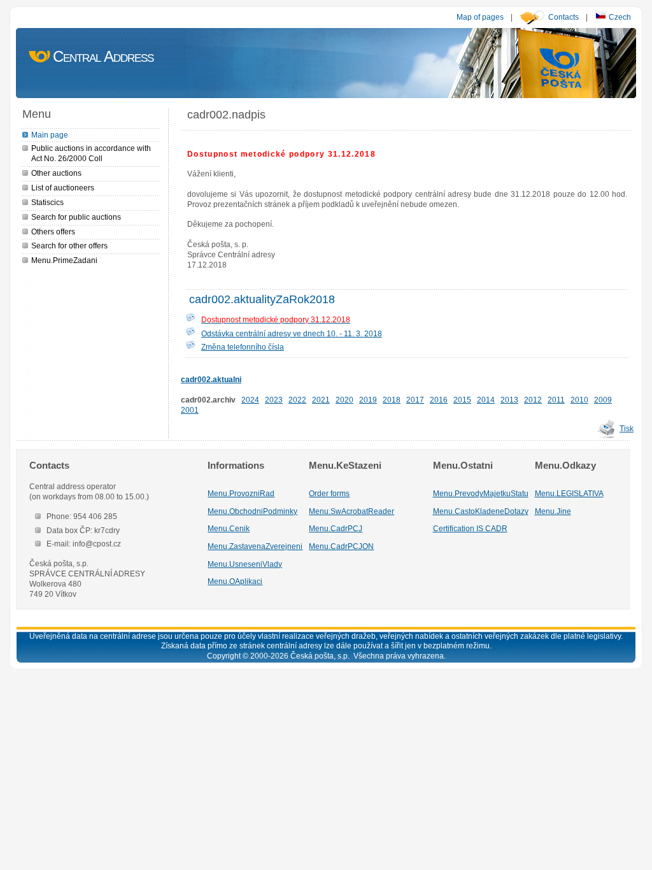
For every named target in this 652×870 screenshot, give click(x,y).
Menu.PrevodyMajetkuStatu (480, 493)
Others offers (53, 231)
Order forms (329, 493)
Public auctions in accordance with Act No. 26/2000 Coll (91, 153)
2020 (344, 400)
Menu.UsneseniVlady (245, 564)
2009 (603, 400)
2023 (274, 400)
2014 (486, 400)
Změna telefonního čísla (242, 347)
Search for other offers (69, 245)
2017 (415, 400)
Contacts (563, 17)
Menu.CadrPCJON (341, 546)
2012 (533, 400)
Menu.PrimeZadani (64, 260)
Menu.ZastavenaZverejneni (255, 546)
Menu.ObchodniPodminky (252, 511)
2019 (368, 400)
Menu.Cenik (229, 528)
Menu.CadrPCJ (335, 528)
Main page (49, 135)
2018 (391, 400)
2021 (321, 400)
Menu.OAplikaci (235, 581)
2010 (579, 400)
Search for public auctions (76, 217)
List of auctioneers (62, 187)
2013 (509, 400)
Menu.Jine (553, 511)
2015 (462, 400)
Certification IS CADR (470, 528)
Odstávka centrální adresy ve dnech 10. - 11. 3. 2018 (291, 333)
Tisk (627, 428)
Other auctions (56, 173)
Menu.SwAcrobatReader (351, 511)
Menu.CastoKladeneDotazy (480, 511)
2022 (297, 400)
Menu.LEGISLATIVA (569, 493)
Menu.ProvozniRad (241, 493)
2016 (439, 400)
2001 (190, 410)
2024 (250, 400)
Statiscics (47, 202)
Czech (619, 17)
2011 (556, 400)
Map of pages (480, 17)
